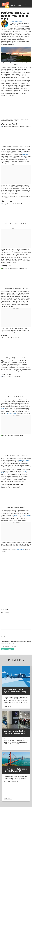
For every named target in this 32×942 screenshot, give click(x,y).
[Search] (26, 4)
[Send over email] (1, 476)
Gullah (2, 408)
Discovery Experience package (22, 515)
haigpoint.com (20, 549)
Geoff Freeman (8, 706)
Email (3, 636)
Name (3, 632)
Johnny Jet (7, 747)
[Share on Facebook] (1, 466)
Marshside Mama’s (24, 460)
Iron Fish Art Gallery (11, 413)
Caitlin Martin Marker (16, 21)
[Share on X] (1, 469)
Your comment (5, 612)
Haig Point (25, 154)
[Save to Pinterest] (1, 472)
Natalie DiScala (8, 799)
